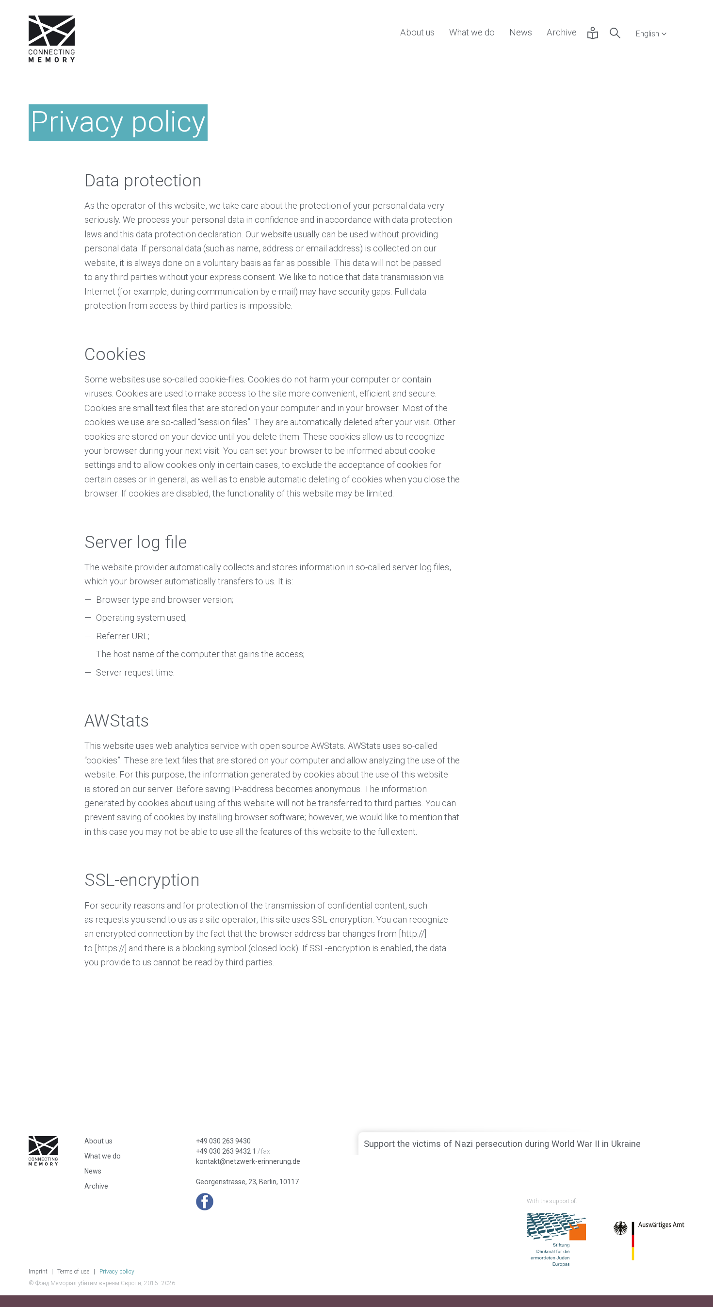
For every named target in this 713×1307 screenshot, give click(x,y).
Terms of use (73, 1271)
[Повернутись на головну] (52, 40)
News (520, 32)
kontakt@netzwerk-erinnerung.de (248, 1161)
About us (417, 32)
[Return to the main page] (43, 1161)
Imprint (38, 1271)
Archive (562, 32)
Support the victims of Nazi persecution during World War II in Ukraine (502, 1144)
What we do (472, 32)
